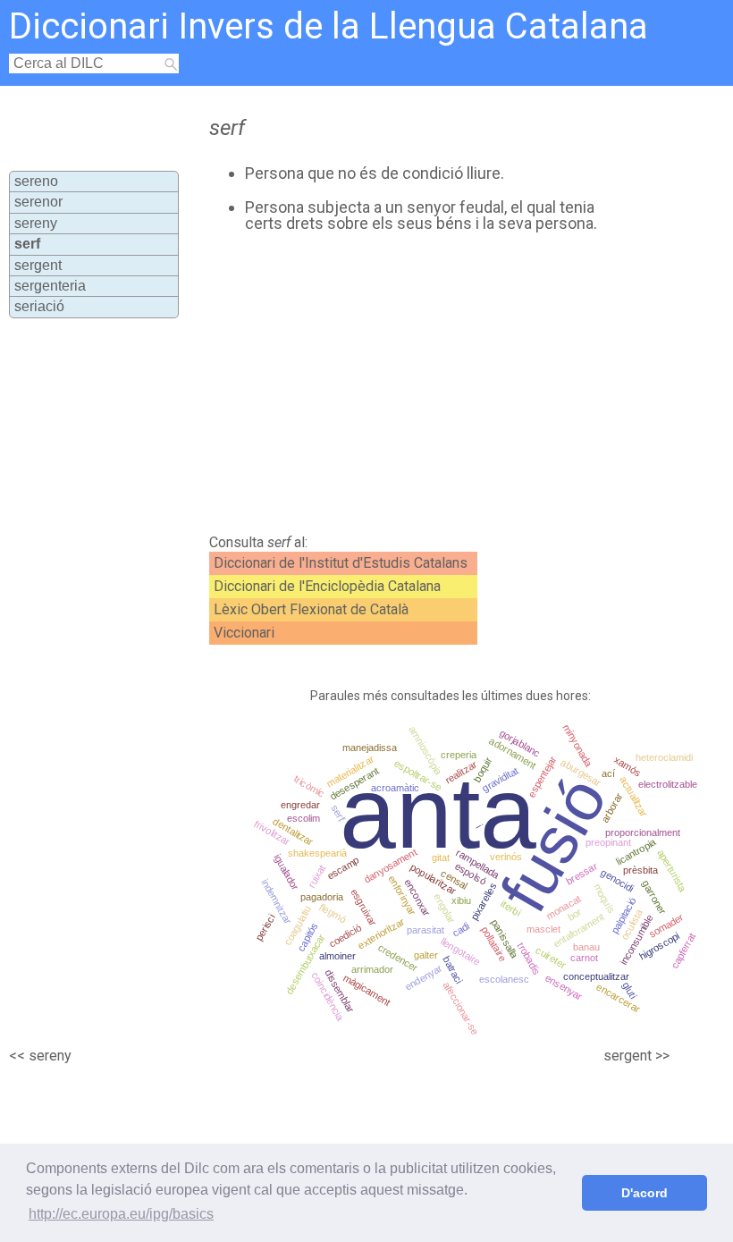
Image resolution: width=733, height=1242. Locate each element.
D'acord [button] (644, 1193)
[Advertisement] (401, 383)
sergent (38, 265)
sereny (35, 223)
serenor (38, 201)
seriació (39, 306)
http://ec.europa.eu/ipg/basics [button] (121, 1213)
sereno (36, 181)
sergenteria (50, 285)
